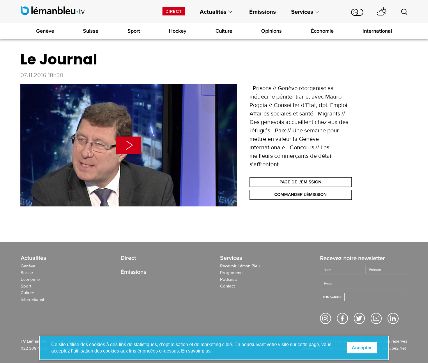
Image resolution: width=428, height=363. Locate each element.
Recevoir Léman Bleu (240, 266)
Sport (134, 31)
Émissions (262, 11)
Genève (45, 31)
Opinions (271, 31)
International (377, 31)
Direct (173, 11)
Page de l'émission (300, 182)
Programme (231, 273)
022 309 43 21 (34, 348)
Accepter (362, 347)
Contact (227, 286)
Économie (322, 31)
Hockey (177, 31)
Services (302, 11)
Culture (223, 31)
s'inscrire (332, 297)
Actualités (213, 11)
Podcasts (229, 279)
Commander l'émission (300, 194)
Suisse (90, 31)
